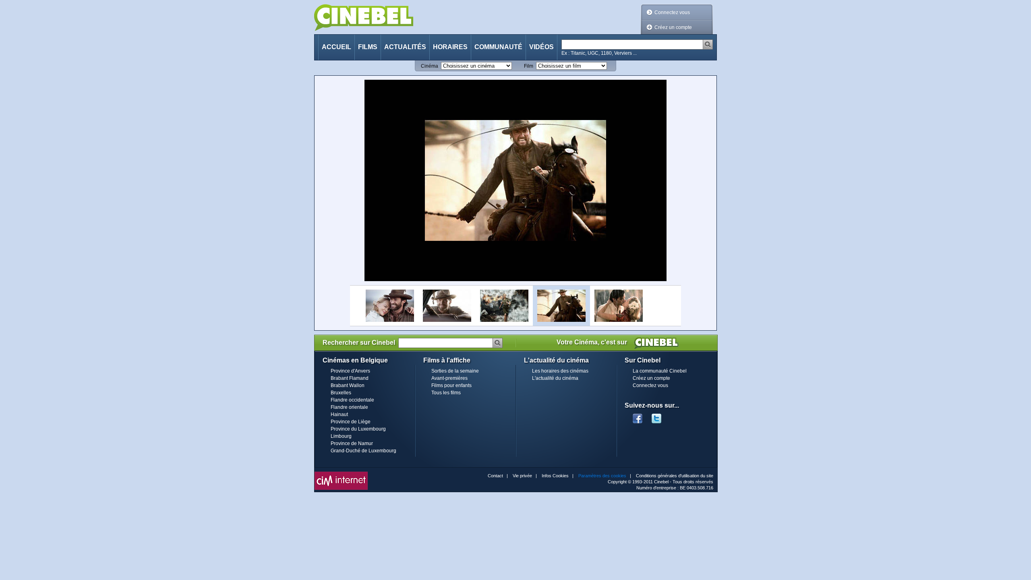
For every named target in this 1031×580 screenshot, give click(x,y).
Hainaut (339, 414)
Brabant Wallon (347, 385)
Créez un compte (673, 27)
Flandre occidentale (352, 400)
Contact (495, 475)
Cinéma (429, 66)
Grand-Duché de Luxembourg (363, 451)
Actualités (405, 47)
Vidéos (541, 47)
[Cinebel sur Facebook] (637, 416)
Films (367, 47)
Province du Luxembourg (358, 429)
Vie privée (522, 475)
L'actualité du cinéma (555, 378)
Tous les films (446, 393)
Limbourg (341, 436)
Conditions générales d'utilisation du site (674, 475)
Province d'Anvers (350, 371)
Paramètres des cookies (602, 475)
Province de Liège (351, 422)
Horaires (450, 47)
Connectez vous (672, 12)
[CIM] (341, 473)
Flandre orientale (349, 407)
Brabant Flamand (350, 378)
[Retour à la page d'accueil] (363, 17)
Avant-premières (449, 378)
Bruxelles (341, 393)
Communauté (498, 47)
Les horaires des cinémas (560, 371)
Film (528, 66)
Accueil (336, 47)
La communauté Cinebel (660, 371)
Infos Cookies (555, 475)
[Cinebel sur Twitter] (660, 416)
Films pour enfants (451, 385)
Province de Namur (352, 443)
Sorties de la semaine (455, 371)
